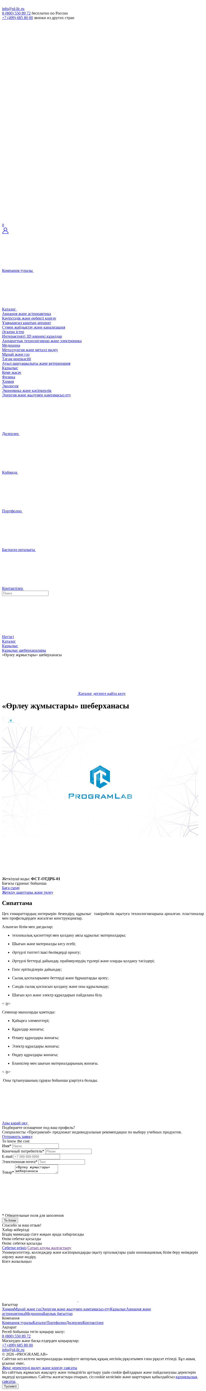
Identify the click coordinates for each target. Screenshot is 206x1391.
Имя (6, 1146)
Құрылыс (10, 368)
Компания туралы (17, 1322)
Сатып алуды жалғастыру (49, 1248)
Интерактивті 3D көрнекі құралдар (32, 336)
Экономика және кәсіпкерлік (27, 390)
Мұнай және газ (15, 354)
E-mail (7, 1156)
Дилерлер (74, 1322)
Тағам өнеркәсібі (16, 359)
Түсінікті (10, 1386)
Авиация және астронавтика (26, 314)
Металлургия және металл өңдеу (30, 350)
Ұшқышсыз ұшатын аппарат (26, 323)
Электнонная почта (19, 1162)
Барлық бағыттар (58, 1313)
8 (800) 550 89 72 (16, 13)
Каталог (39, 1322)
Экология (10, 386)
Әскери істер (13, 332)
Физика (8, 377)
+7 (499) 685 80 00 (17, 18)
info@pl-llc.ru (13, 9)
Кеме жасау (11, 372)
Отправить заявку (17, 1136)
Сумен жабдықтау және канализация (33, 327)
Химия (8, 381)
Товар (8, 1172)
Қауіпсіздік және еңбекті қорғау (29, 318)
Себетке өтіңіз (14, 1248)
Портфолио (56, 1322)
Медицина (11, 345)
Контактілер (93, 1322)
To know (10, 1220)
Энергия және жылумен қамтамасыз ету (36, 395)
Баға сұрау (11, 888)
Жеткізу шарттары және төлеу (27, 892)
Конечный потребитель (23, 1151)
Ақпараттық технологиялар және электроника (42, 341)
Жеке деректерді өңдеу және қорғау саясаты (39, 1368)
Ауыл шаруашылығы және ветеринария (36, 363)
